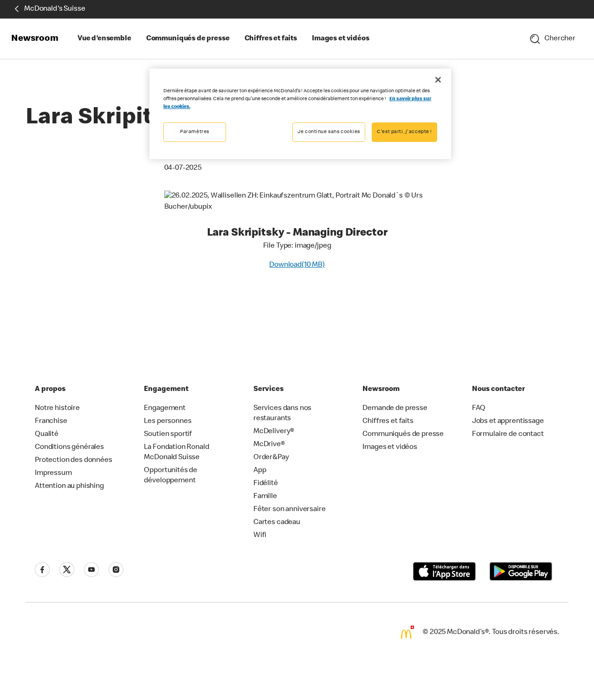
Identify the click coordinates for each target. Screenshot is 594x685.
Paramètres (194, 131)
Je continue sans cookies (328, 131)
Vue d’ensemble (104, 39)
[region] (300, 114)
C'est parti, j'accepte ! (404, 131)
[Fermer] (438, 80)
